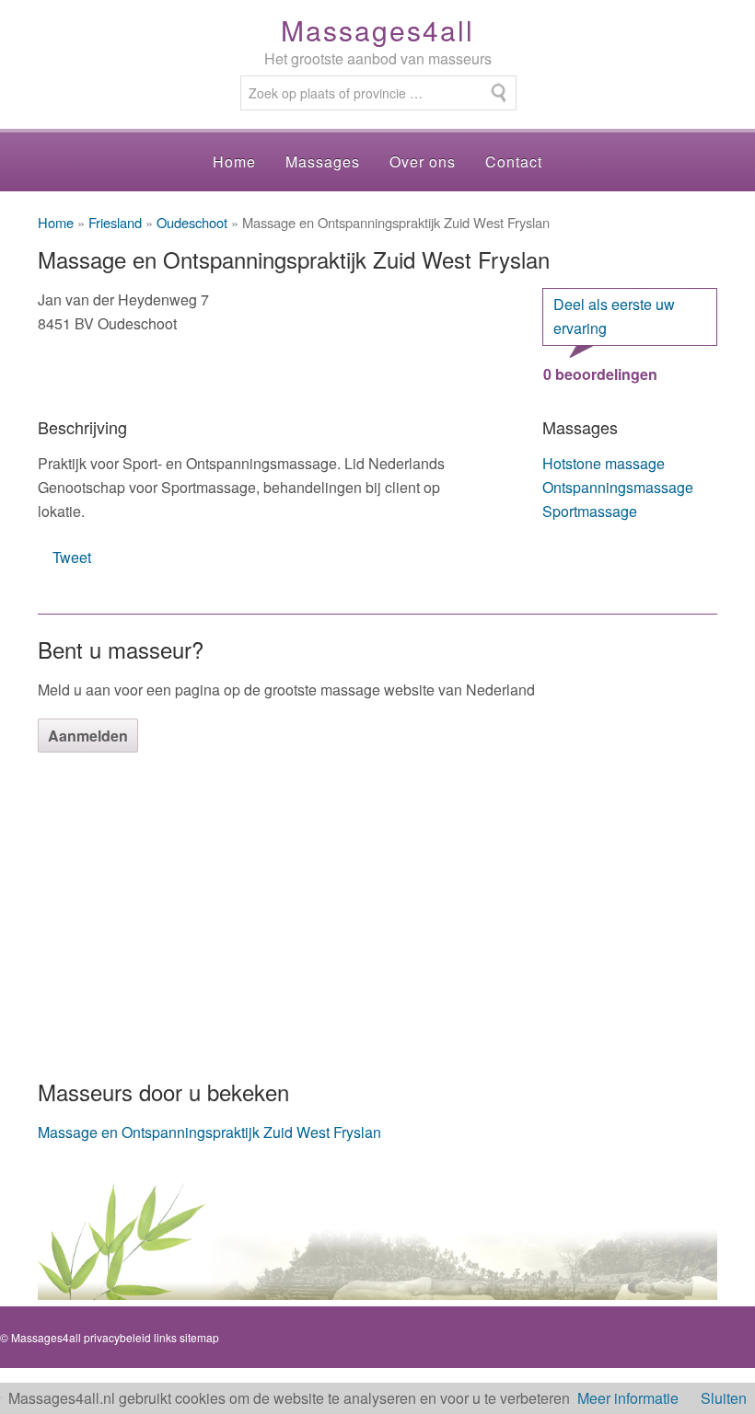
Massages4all (377, 30)
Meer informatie (628, 1397)
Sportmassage (589, 511)
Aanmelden (88, 735)
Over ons (422, 161)
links (165, 1337)
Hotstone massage (603, 463)
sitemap (199, 1337)
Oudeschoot (192, 222)
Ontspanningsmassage (617, 487)
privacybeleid (117, 1337)
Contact (513, 161)
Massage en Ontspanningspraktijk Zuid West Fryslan (209, 1132)
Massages (322, 161)
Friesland (115, 222)
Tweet (71, 557)
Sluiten (724, 1397)
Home (234, 161)
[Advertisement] (377, 913)
